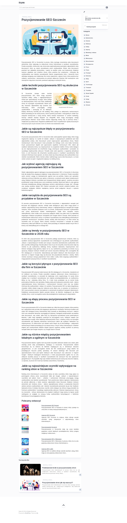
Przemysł (88, 73)
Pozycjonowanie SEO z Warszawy (52, 439)
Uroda (87, 96)
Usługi (87, 99)
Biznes (87, 35)
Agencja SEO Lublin (47, 449)
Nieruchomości (90, 61)
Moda (87, 55)
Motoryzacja (89, 58)
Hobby (87, 46)
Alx (37, 513)
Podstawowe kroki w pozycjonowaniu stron (59, 468)
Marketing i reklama (26, 16)
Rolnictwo (88, 75)
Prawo (87, 70)
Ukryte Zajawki (90, 93)
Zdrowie (88, 105)
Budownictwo (89, 38)
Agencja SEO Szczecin (48, 415)
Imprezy (88, 49)
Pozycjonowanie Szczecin (49, 427)
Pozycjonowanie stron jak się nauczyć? (57, 483)
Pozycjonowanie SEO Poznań (50, 405)
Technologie (89, 84)
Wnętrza (88, 102)
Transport (88, 87)
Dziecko (88, 41)
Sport (87, 81)
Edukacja (88, 43)
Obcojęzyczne (89, 64)
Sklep (87, 78)
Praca (87, 67)
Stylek (22, 2)
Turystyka (88, 90)
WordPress (28, 513)
